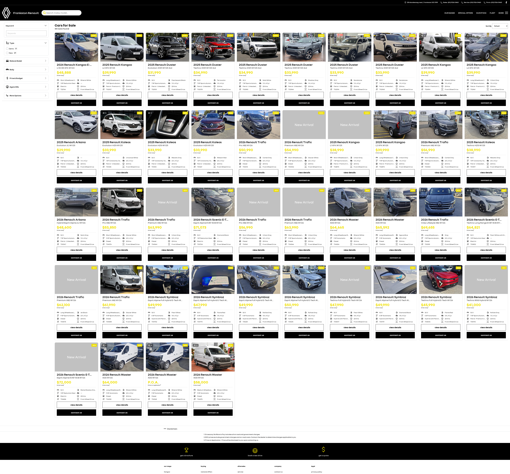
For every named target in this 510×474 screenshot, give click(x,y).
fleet (492, 13)
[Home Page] (6, 13)
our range (449, 13)
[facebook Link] (506, 2)
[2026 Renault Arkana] (76, 202)
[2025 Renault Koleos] (122, 124)
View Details (76, 95)
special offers (465, 13)
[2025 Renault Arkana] (76, 124)
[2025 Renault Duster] (167, 47)
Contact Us (76, 102)
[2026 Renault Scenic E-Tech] (213, 202)
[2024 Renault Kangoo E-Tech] (76, 47)
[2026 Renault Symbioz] (167, 279)
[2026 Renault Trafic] (258, 124)
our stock (481, 13)
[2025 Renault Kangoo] (122, 47)
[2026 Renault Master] (349, 202)
